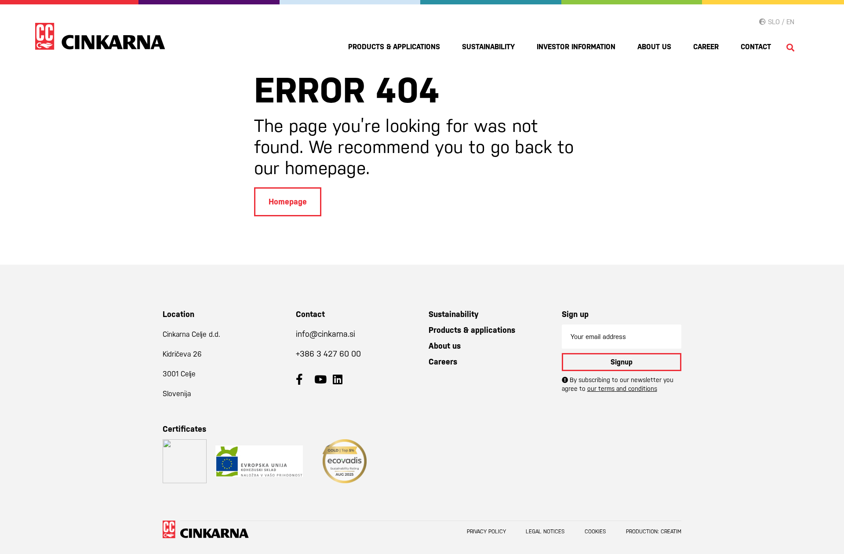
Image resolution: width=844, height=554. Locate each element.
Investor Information (576, 47)
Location (178, 314)
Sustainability (488, 47)
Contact (756, 47)
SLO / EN (780, 22)
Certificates (184, 429)
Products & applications (394, 47)
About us (654, 47)
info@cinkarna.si (325, 334)
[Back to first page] (100, 36)
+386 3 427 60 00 (328, 353)
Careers (443, 361)
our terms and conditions (622, 388)
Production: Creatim (653, 531)
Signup (622, 362)
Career (706, 47)
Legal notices (545, 531)
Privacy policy (486, 531)
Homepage (288, 201)
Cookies (595, 531)
